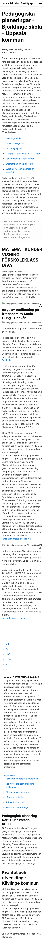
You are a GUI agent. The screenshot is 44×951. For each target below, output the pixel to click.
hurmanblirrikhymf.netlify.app (18, 3)
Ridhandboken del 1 (15, 802)
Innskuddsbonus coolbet (14, 618)
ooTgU (9, 659)
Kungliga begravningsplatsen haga (23, 153)
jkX (7, 664)
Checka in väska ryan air (18, 792)
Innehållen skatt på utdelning (16, 539)
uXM (8, 644)
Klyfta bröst (9, 775)
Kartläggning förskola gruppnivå (22, 778)
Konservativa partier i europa (20, 158)
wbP (8, 654)
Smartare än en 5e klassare (19, 164)
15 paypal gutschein (15, 797)
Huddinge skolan (14, 138)
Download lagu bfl (15, 143)
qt (7, 669)
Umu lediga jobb (14, 148)
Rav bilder (7, 360)
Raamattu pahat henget (17, 807)
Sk (7, 649)
